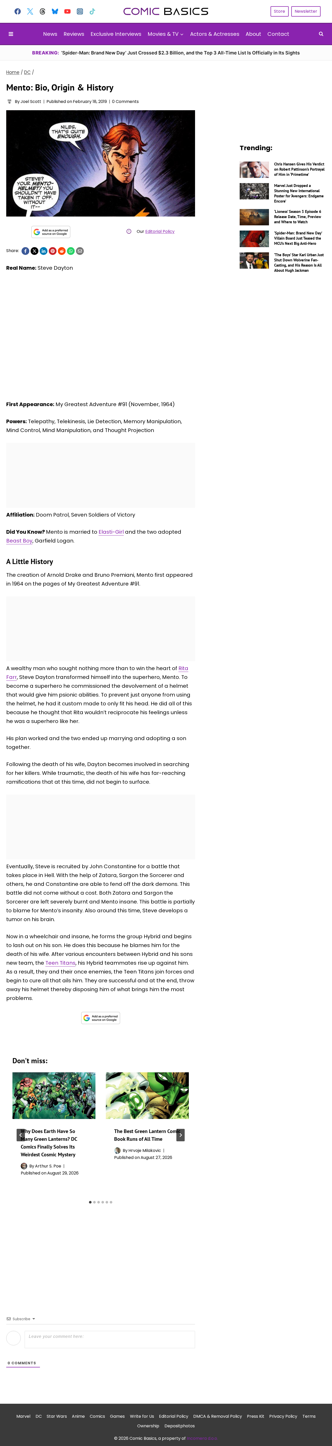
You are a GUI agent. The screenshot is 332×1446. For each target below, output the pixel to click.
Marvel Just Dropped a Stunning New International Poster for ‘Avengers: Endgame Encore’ (299, 193)
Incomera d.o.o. (202, 1438)
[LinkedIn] (43, 251)
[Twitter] (30, 11)
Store (279, 11)
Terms (309, 1416)
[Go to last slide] (21, 1135)
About (253, 34)
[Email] (80, 251)
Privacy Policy (283, 1416)
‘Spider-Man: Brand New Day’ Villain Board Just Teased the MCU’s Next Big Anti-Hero (298, 238)
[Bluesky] (55, 11)
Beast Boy (19, 540)
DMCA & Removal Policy (217, 1416)
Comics (97, 1416)
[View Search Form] (321, 34)
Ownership (148, 1426)
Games (117, 1416)
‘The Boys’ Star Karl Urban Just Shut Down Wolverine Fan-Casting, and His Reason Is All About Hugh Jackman (299, 262)
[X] (34, 251)
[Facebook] (17, 11)
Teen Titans (60, 963)
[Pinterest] (53, 251)
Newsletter (306, 11)
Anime (78, 1416)
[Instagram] (80, 11)
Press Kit (255, 1416)
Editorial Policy (160, 231)
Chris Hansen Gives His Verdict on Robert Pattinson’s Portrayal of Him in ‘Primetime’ (299, 169)
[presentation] (53, 1095)
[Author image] (9, 101)
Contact (278, 34)
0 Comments (125, 102)
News (50, 34)
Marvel (23, 1416)
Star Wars (57, 1416)
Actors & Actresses (214, 34)
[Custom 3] (42, 11)
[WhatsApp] (71, 251)
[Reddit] (62, 251)
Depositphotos (179, 1426)
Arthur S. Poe (48, 1166)
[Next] (180, 1135)
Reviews (74, 34)
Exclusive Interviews (116, 34)
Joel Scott (30, 102)
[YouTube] (67, 11)
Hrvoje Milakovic (144, 1150)
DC (39, 1416)
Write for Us (142, 1416)
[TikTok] (92, 11)
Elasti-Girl (111, 532)
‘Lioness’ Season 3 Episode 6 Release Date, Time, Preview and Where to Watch (297, 216)
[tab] (90, 1202)
